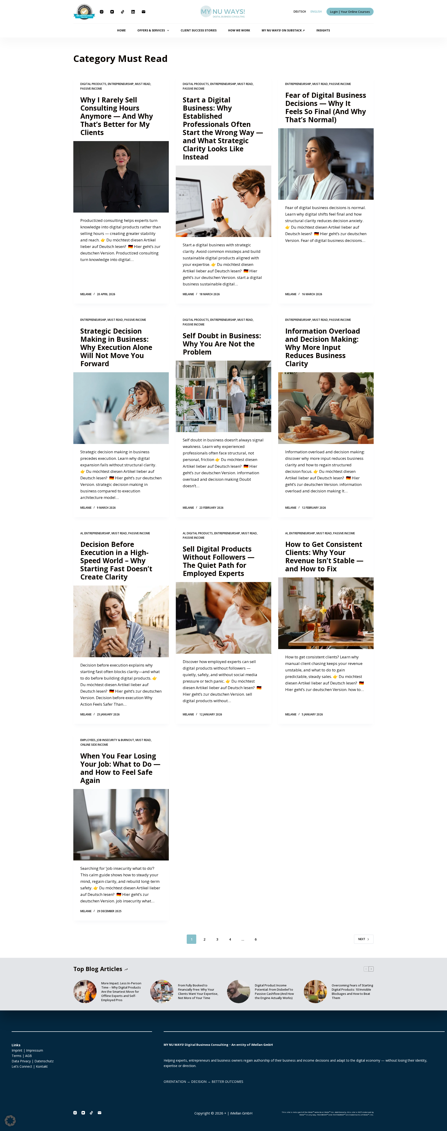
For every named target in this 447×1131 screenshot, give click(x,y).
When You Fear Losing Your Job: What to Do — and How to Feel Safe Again (120, 768)
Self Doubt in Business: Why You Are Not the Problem (222, 344)
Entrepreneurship (121, 84)
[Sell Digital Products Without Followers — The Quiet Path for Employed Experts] (223, 618)
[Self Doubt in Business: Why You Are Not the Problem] (223, 396)
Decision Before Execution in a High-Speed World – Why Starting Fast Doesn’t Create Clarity (116, 560)
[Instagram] (101, 12)
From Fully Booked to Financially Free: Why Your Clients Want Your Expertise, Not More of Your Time (198, 991)
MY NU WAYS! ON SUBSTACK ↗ (283, 30)
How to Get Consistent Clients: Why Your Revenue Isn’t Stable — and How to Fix (324, 556)
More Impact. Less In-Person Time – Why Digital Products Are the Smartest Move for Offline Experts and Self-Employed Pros (121, 991)
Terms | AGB (22, 1055)
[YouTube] (112, 12)
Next (361, 939)
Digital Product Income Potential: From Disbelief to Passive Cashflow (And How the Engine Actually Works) (274, 991)
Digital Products (93, 84)
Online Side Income (94, 745)
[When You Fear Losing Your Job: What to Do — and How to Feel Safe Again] (121, 825)
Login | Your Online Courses (350, 12)
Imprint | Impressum (27, 1050)
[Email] (143, 12)
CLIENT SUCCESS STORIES (199, 30)
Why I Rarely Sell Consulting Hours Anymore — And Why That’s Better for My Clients (116, 116)
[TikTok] (122, 12)
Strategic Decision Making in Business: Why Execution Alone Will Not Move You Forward (116, 347)
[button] (10, 1121)
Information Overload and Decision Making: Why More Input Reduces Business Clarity (322, 347)
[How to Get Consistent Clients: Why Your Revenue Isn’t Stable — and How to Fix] (326, 613)
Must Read (142, 84)
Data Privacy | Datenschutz (33, 1061)
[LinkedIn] (133, 12)
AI (81, 533)
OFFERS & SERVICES (151, 30)
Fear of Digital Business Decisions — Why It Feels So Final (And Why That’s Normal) (325, 107)
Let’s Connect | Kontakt (30, 1066)
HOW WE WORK (239, 30)
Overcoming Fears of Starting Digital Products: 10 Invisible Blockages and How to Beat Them (352, 991)
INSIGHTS (323, 30)
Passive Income (91, 89)
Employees (87, 740)
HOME (121, 30)
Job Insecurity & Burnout (115, 740)
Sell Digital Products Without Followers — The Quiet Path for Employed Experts (218, 561)
